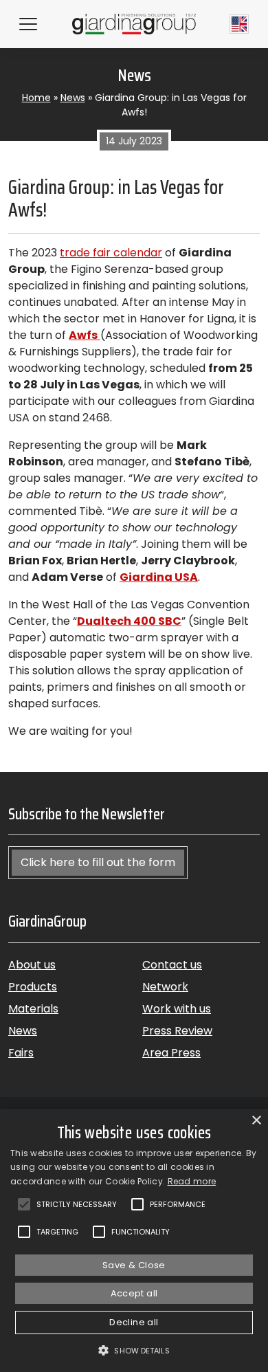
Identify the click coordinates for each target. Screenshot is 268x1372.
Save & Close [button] (134, 1265)
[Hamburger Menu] (28, 24)
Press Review (177, 1031)
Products (32, 987)
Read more (192, 1181)
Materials (33, 1009)
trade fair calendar (111, 253)
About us (32, 965)
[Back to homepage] (134, 24)
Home (36, 97)
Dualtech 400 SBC (129, 621)
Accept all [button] (134, 1293)
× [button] (256, 1121)
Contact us (172, 965)
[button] (133, 1350)
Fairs (21, 1053)
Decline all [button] (133, 1322)
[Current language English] (239, 24)
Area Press (171, 1053)
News (72, 97)
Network (165, 987)
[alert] (134, 1240)
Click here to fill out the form (98, 862)
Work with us (176, 1009)
